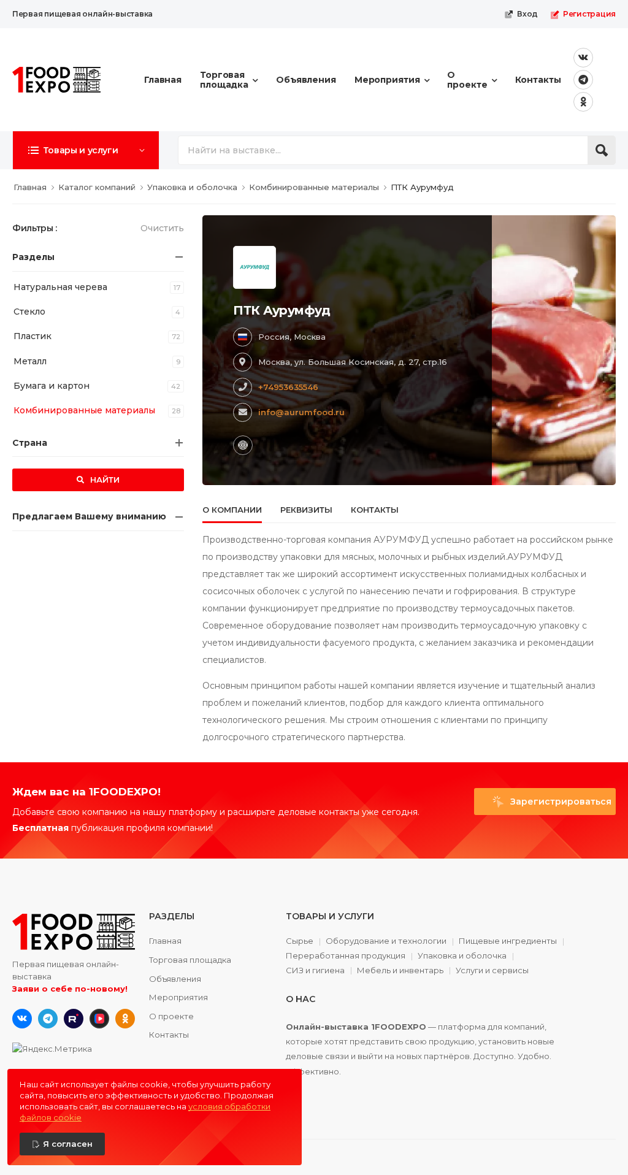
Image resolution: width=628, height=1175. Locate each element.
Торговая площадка (224, 79)
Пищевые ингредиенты (508, 941)
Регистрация (589, 13)
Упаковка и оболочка (462, 956)
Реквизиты (306, 510)
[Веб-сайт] (243, 445)
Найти (104, 479)
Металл (30, 361)
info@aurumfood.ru (301, 412)
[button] (85, 150)
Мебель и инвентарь (400, 970)
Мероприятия (387, 79)
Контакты (538, 79)
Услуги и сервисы (492, 970)
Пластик (32, 336)
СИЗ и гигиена (315, 970)
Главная (163, 79)
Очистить (162, 228)
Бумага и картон (51, 385)
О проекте (467, 79)
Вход (527, 13)
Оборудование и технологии (386, 941)
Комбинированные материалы (84, 410)
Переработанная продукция (345, 956)
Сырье (299, 941)
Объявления (306, 79)
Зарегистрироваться (559, 801)
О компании (232, 510)
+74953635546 (288, 387)
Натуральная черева (60, 287)
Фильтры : (34, 228)
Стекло (29, 311)
